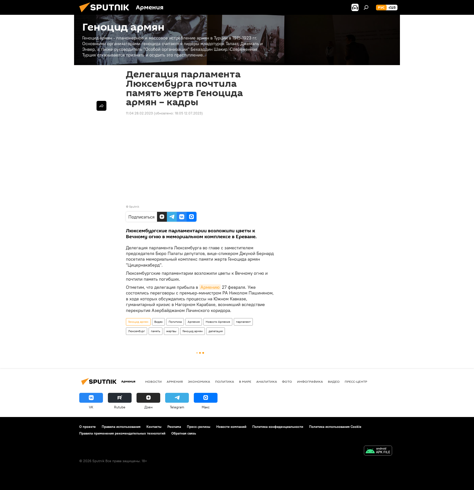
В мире (245, 381)
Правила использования (121, 426)
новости (153, 381)
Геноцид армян (138, 322)
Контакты (153, 426)
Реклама (174, 426)
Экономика (199, 381)
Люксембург (136, 331)
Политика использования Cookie (335, 426)
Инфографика (310, 381)
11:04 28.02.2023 (139, 113)
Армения (194, 322)
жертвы (171, 331)
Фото (287, 381)
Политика (175, 322)
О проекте (87, 426)
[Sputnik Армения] (106, 13)
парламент (243, 322)
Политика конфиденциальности (277, 426)
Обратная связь (183, 433)
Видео (158, 322)
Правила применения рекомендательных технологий (122, 433)
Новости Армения (218, 322)
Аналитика (266, 381)
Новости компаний (231, 426)
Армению (209, 287)
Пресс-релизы (198, 426)
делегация (216, 331)
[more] (101, 106)
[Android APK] (378, 451)
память (155, 331)
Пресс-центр (356, 381)
